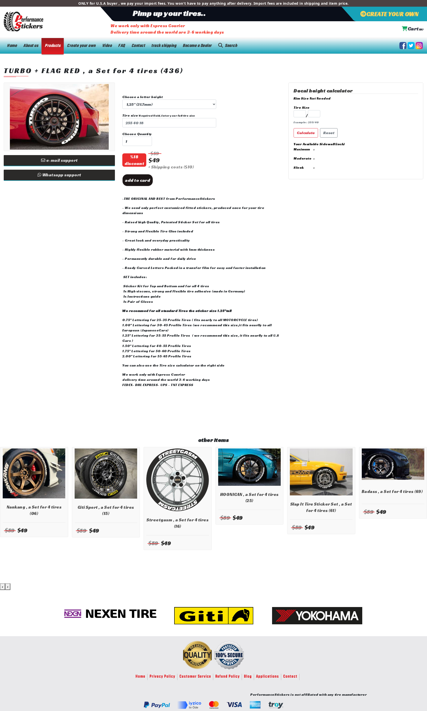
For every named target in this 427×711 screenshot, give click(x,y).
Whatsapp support (61, 175)
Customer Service (195, 677)
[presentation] (2, 586)
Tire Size (302, 107)
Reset (328, 132)
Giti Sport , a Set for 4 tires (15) (106, 510)
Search (231, 45)
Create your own (81, 45)
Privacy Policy (162, 677)
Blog (248, 677)
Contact (138, 45)
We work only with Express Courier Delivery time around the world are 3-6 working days (167, 29)
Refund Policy (227, 677)
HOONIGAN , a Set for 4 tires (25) (249, 498)
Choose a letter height (142, 97)
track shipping (163, 45)
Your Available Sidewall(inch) (319, 144)
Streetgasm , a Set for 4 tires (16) (178, 523)
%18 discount (134, 160)
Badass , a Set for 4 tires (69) (392, 491)
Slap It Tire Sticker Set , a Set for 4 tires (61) (321, 507)
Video (107, 45)
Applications (267, 677)
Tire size (158, 115)
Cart (415, 29)
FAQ (121, 45)
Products (53, 45)
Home (12, 45)
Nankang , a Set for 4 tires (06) (34, 510)
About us (30, 45)
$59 (154, 153)
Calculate (306, 132)
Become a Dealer (197, 45)
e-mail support (61, 160)
